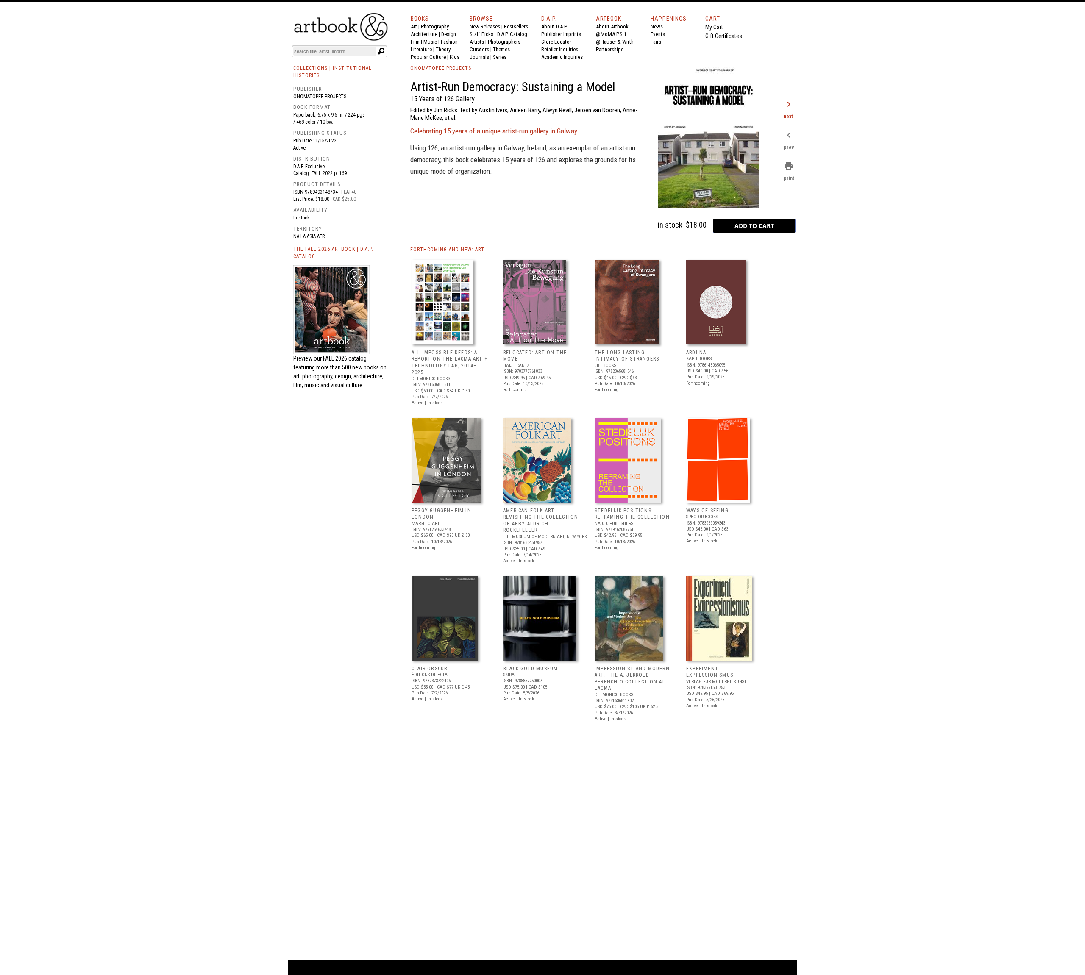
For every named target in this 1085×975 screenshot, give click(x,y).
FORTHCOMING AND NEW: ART (447, 250)
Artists (477, 42)
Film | (417, 42)
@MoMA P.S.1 (611, 34)
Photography (435, 26)
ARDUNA (696, 353)
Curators (479, 49)
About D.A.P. (554, 26)
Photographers (504, 42)
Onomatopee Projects (319, 97)
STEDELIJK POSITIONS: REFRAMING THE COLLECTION (632, 514)
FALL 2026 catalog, (345, 358)
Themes (501, 49)
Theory (443, 49)
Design (448, 34)
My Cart (714, 27)
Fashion (449, 42)
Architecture (424, 34)
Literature (421, 49)
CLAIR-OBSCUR (429, 669)
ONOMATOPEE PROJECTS (440, 68)
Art (414, 26)
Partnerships (609, 49)
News (657, 26)
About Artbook (612, 26)
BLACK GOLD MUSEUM (530, 669)
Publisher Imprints (561, 34)
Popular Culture (428, 57)
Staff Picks (481, 34)
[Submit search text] (381, 51)
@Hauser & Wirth (615, 42)
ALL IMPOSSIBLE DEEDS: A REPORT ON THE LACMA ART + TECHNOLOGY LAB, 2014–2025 (449, 362)
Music (430, 42)
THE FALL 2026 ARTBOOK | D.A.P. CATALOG (333, 252)
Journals (479, 57)
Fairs (656, 42)
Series (499, 57)
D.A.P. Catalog (512, 34)
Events (658, 34)
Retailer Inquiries (559, 49)
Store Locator (556, 42)
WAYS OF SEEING (707, 511)
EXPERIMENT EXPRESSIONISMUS (709, 672)
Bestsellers (516, 26)
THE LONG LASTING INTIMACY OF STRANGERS (627, 356)
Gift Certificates (723, 36)
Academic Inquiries (562, 57)
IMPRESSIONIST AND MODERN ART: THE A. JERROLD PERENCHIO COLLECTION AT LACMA (632, 679)
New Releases (485, 26)
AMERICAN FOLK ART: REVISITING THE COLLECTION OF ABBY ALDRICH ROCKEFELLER (540, 520)
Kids (454, 57)
